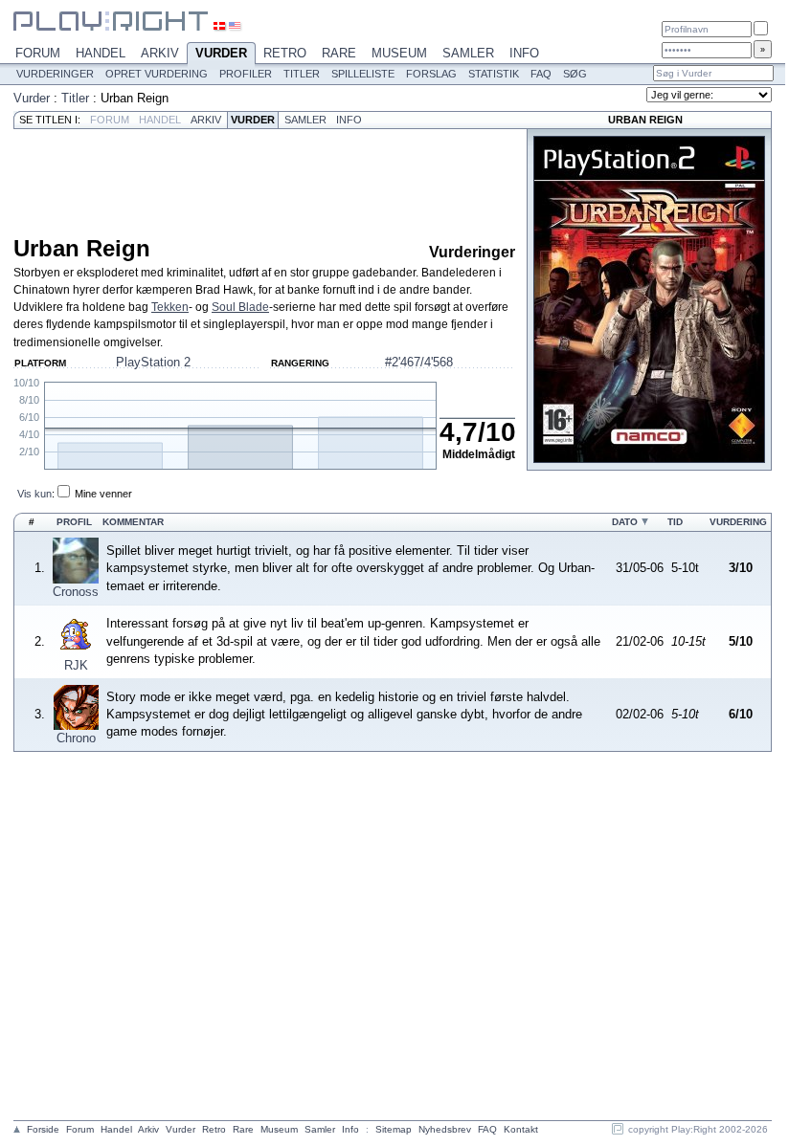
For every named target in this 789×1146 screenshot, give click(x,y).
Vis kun (34, 493)
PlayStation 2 (153, 362)
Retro (284, 53)
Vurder (221, 53)
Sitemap (393, 1129)
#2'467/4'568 (419, 362)
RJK (76, 665)
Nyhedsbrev (444, 1129)
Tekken (170, 307)
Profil (74, 522)
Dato (625, 522)
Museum (399, 53)
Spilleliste (362, 73)
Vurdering (738, 522)
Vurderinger (55, 73)
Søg (575, 73)
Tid (675, 522)
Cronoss (76, 591)
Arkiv (160, 53)
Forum (37, 53)
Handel (100, 53)
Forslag (431, 73)
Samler (468, 53)
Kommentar (133, 522)
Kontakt (521, 1129)
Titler (301, 73)
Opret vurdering (156, 73)
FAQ (541, 73)
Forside (43, 1129)
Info (524, 53)
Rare (339, 53)
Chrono (76, 738)
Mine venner (103, 493)
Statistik (493, 73)
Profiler (245, 73)
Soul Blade (240, 307)
